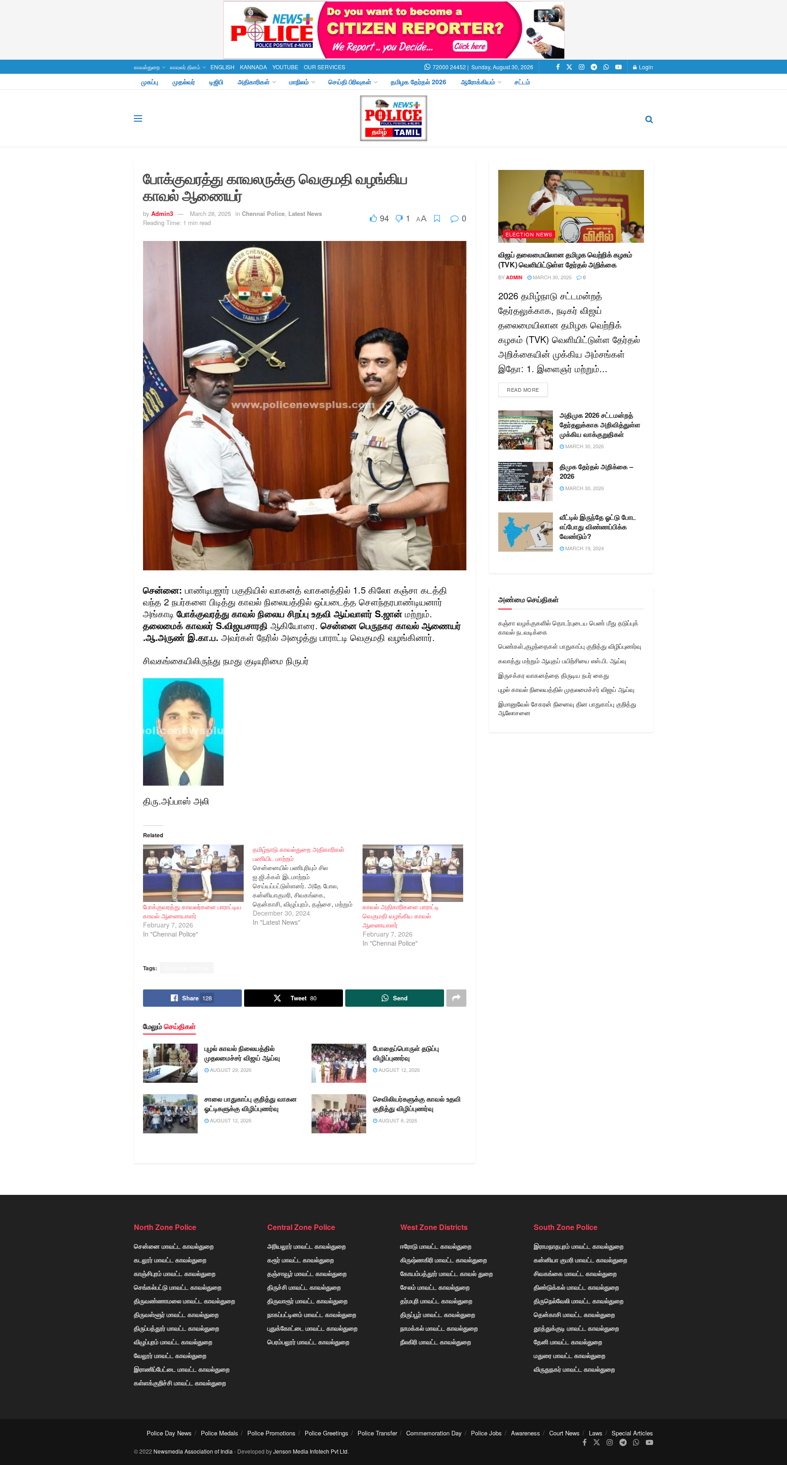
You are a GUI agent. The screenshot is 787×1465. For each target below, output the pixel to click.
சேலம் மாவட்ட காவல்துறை (435, 1286)
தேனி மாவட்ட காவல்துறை (568, 1341)
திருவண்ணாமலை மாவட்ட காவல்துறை (184, 1300)
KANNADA (253, 67)
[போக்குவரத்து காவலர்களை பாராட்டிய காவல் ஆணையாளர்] (193, 873)
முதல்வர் (184, 81)
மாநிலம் (299, 81)
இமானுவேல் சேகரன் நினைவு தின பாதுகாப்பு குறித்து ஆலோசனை (567, 708)
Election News (529, 234)
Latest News (305, 213)
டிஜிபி (216, 81)
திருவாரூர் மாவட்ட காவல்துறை (307, 1300)
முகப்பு (149, 81)
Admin (514, 277)
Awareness (525, 1433)
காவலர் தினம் (185, 67)
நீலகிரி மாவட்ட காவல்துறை (435, 1341)
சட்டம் (522, 81)
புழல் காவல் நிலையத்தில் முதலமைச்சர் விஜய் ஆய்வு (242, 1053)
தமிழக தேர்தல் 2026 (418, 81)
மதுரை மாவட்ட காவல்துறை (569, 1355)
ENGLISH (222, 67)
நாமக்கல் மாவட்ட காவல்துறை (439, 1327)
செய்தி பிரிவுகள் (349, 81)
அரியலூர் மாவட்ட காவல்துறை (306, 1245)
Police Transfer (377, 1433)
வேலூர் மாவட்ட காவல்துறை (170, 1355)
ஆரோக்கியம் (478, 81)
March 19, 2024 (584, 548)
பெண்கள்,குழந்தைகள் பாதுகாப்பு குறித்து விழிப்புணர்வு (569, 646)
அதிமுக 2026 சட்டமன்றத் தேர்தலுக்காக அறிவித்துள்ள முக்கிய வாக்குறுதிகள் (600, 424)
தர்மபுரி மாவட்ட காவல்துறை (436, 1300)
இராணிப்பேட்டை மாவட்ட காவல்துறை (182, 1368)
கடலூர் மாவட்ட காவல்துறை (170, 1259)
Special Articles (632, 1433)
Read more (523, 389)
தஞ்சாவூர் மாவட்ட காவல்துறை (307, 1273)
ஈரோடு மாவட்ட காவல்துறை (435, 1245)
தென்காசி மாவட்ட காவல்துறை (574, 1314)
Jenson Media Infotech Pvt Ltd (310, 1451)
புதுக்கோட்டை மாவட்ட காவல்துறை (312, 1327)
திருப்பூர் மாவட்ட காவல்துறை (437, 1314)
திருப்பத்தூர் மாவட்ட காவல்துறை (176, 1327)
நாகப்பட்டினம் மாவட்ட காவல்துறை (311, 1314)
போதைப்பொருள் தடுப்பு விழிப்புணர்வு (406, 1053)
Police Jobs (486, 1433)
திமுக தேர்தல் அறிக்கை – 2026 (596, 471)
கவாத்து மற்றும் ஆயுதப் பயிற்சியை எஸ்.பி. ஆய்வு (562, 660)
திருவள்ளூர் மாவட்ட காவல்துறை (176, 1314)
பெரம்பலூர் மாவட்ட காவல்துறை (308, 1341)
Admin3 (162, 213)
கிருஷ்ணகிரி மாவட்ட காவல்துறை (443, 1259)
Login (645, 67)
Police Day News (169, 1433)
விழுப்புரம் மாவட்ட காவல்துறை (173, 1341)
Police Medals (219, 1433)
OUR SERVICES (324, 67)
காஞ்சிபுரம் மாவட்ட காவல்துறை (174, 1273)
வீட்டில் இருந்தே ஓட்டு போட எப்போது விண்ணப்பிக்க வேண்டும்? (598, 526)
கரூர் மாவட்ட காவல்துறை (300, 1259)
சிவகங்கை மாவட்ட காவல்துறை (575, 1273)
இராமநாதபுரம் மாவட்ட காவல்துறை (578, 1245)
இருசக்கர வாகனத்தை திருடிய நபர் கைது (553, 675)
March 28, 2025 (210, 213)
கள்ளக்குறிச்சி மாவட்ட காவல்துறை (180, 1382)
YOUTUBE (285, 67)
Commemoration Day (434, 1433)
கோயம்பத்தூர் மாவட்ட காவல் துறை (446, 1273)
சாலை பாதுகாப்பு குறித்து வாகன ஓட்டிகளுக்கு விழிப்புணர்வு (250, 1103)
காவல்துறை (147, 67)
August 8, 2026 (397, 1120)
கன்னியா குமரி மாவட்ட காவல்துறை (580, 1259)
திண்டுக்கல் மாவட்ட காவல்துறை (576, 1286)
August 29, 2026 (230, 1069)
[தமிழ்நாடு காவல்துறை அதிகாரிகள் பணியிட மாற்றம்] (308, 886)
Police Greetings (326, 1433)
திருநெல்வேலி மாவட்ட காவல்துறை (578, 1300)
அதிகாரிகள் (254, 81)
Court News (564, 1433)
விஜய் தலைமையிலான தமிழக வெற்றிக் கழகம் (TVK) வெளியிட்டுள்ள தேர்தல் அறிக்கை (565, 259)
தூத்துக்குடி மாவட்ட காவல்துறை (576, 1327)
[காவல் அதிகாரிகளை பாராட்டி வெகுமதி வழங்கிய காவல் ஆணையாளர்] (413, 873)
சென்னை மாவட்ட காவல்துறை (174, 1245)
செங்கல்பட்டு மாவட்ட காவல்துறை (177, 1286)
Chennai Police (263, 213)
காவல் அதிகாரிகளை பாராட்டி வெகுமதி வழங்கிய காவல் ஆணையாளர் (401, 915)
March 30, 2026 (551, 277)
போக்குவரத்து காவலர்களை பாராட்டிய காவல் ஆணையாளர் (192, 911)
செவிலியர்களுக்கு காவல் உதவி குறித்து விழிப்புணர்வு (417, 1103)
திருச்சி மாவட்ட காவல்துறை (304, 1286)
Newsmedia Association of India (193, 1451)
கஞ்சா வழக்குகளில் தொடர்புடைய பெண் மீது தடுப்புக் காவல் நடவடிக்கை (568, 627)
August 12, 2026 (398, 1069)
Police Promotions (271, 1433)
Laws (596, 1433)
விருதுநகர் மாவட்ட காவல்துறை (574, 1368)
